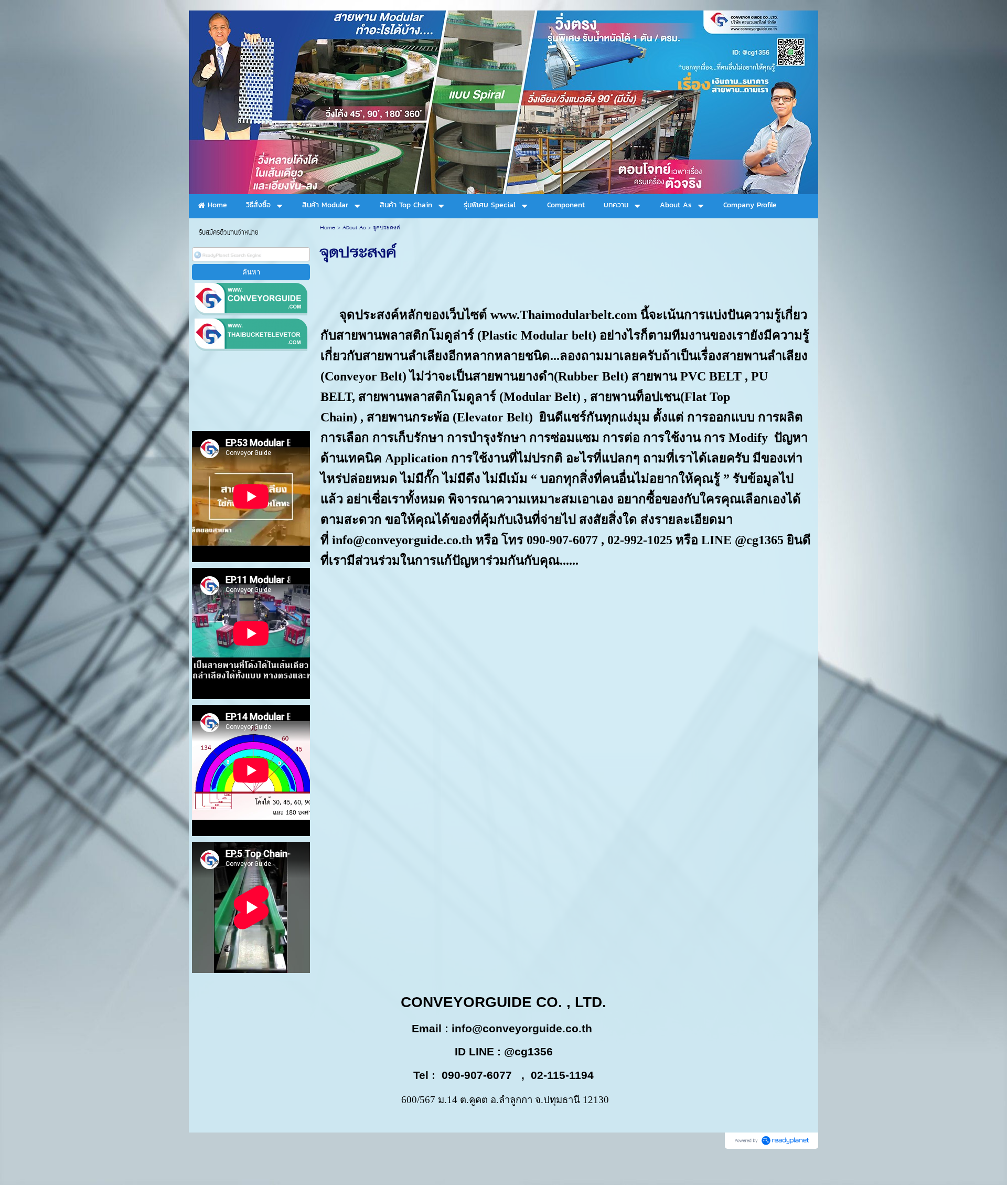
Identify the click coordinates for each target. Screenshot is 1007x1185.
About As (354, 228)
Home (327, 228)
